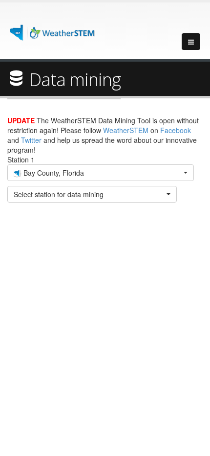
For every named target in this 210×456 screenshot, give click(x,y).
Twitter (31, 140)
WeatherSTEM (125, 130)
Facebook (175, 130)
